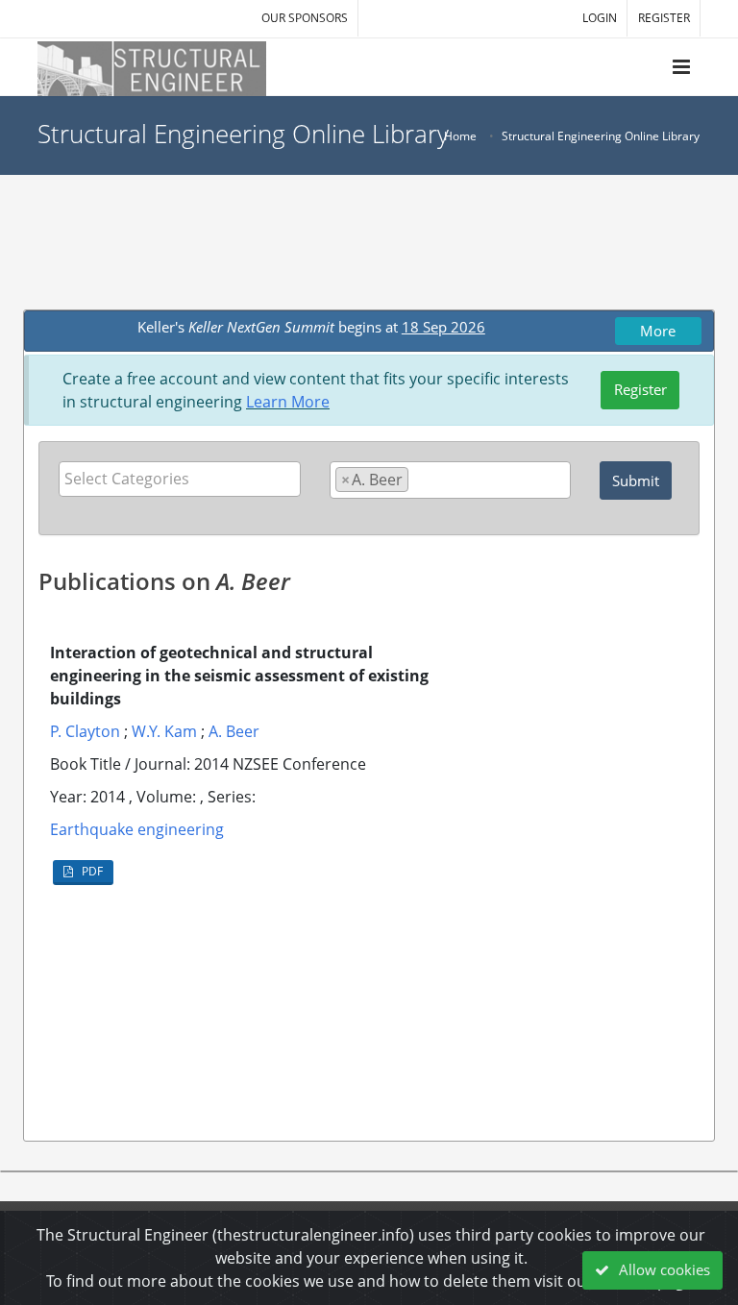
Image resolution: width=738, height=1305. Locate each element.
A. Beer (234, 731)
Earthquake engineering (137, 829)
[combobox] (180, 479)
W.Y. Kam (164, 731)
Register (640, 389)
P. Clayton (85, 731)
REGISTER (664, 18)
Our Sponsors (304, 18)
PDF (91, 871)
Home (460, 136)
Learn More (288, 401)
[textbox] (184, 478)
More (658, 330)
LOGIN (599, 18)
